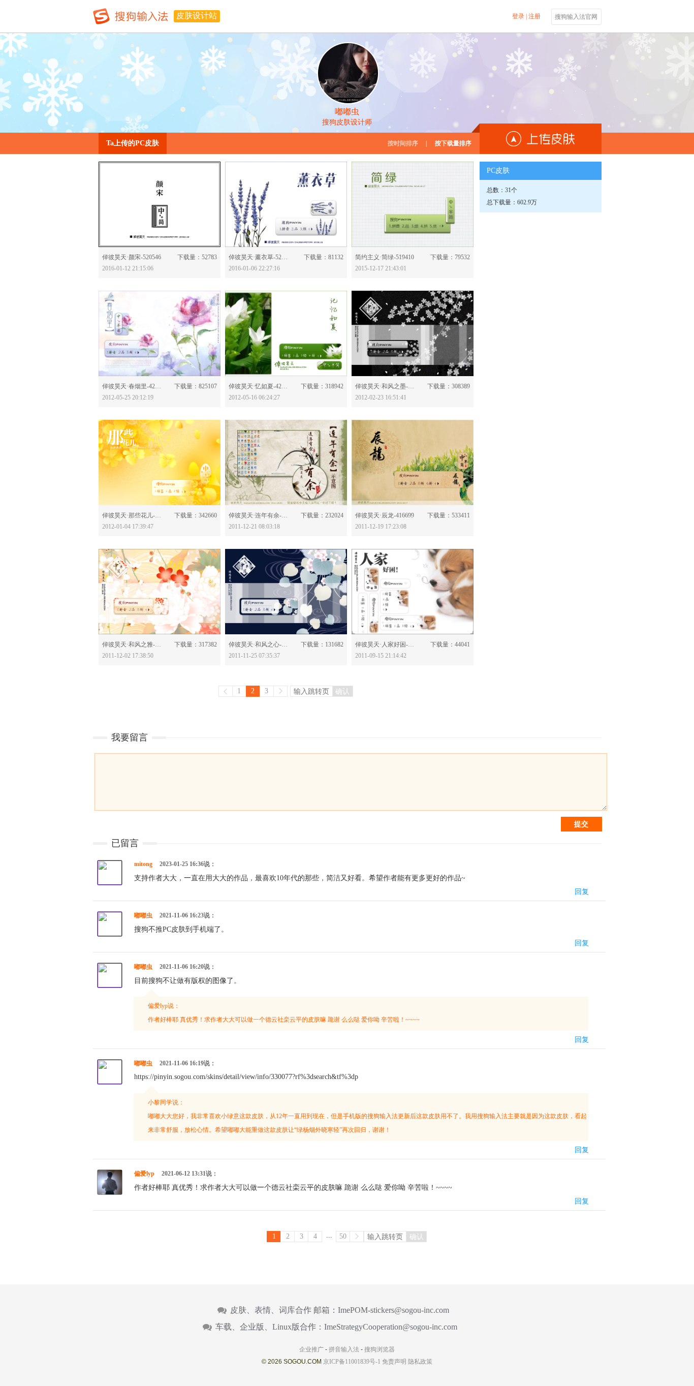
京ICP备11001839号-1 (352, 1361)
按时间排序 (403, 143)
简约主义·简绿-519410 (384, 257)
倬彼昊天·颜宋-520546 (131, 257)
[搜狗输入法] (131, 16)
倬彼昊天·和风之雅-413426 (133, 644)
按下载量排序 (453, 143)
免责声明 (394, 1361)
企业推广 (311, 1349)
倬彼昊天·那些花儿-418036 (133, 515)
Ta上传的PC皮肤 (132, 143)
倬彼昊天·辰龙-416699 (384, 515)
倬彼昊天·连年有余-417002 (259, 515)
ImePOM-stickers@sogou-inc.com (393, 1310)
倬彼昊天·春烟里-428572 (133, 386)
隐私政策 (420, 1361)
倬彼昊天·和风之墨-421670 (386, 386)
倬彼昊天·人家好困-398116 (386, 644)
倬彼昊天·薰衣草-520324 (259, 257)
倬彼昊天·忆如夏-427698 (259, 386)
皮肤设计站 (196, 15)
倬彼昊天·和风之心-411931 (259, 644)
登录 (518, 16)
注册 (534, 16)
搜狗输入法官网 (576, 16)
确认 (342, 691)
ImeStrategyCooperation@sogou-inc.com (390, 1327)
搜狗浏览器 (379, 1349)
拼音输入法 (344, 1349)
